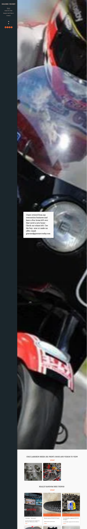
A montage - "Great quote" (30, 518)
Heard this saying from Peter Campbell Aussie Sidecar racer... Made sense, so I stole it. (32, 521)
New (52, 515)
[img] (33, 505)
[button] (9, 21)
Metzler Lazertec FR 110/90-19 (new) (51, 518)
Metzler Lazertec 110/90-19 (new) (49, 521)
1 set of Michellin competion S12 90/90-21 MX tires (71, 521)
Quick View (33, 513)
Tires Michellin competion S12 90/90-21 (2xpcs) (71, 519)
